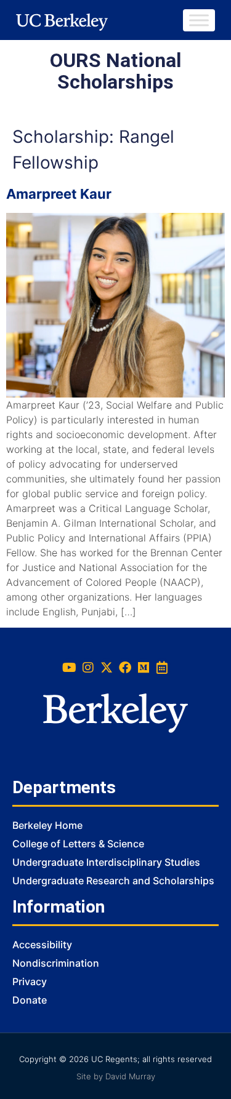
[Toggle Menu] (199, 20)
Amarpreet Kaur (58, 194)
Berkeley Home (47, 825)
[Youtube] (69, 667)
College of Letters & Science (78, 843)
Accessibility (42, 944)
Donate (29, 1000)
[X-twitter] (106, 667)
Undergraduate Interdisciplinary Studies (106, 862)
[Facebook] (125, 667)
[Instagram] (88, 667)
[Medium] (143, 667)
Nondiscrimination (55, 963)
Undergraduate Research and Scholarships (113, 880)
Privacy (29, 981)
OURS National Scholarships (115, 71)
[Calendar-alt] (162, 667)
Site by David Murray (115, 1076)
